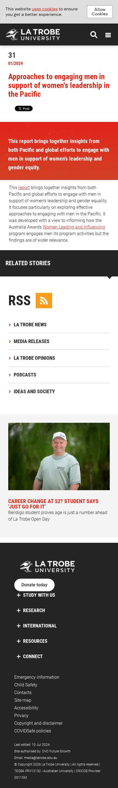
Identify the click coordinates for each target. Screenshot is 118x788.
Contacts (23, 692)
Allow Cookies (100, 12)
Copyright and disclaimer (38, 723)
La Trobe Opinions (34, 358)
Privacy (21, 715)
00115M (20, 778)
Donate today (34, 585)
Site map (22, 700)
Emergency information (36, 677)
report (24, 187)
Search (93, 34)
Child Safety (25, 684)
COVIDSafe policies (32, 730)
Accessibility (26, 707)
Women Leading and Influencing (74, 227)
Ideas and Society (34, 391)
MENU (108, 35)
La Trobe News (30, 324)
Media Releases (31, 341)
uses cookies (45, 9)
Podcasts (25, 375)
